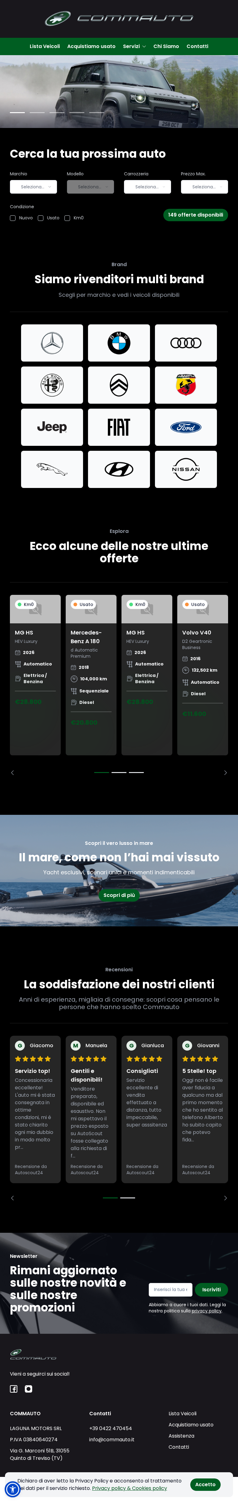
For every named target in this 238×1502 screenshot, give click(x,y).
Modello (75, 174)
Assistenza (181, 1435)
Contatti (197, 46)
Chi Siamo (166, 46)
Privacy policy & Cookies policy (129, 1488)
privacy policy (207, 1311)
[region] (119, 685)
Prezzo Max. (193, 174)
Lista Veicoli (45, 46)
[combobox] (33, 187)
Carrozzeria (136, 174)
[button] (12, 1489)
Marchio (18, 174)
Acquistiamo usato (91, 46)
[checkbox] (12, 218)
